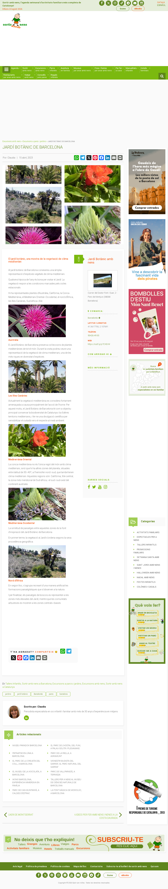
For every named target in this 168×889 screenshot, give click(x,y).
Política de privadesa (36, 866)
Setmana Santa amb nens (146, 559)
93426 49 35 (93, 335)
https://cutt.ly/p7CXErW (99, 344)
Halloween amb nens (148, 572)
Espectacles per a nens (145, 538)
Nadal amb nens (146, 577)
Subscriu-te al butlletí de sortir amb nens (126, 866)
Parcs (53, 69)
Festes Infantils (146, 582)
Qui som (154, 866)
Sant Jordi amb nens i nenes (147, 566)
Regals (54, 76)
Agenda (15, 68)
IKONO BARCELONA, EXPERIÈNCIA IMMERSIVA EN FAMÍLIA (25, 782)
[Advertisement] (113, 40)
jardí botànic (22, 694)
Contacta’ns (96, 866)
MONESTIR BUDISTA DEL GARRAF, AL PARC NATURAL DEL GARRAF (66, 764)
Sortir (27, 69)
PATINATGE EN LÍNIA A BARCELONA (22, 754)
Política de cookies (60, 866)
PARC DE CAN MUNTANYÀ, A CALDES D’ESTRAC (25, 791)
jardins (8, 694)
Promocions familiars (142, 551)
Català (161, 2)
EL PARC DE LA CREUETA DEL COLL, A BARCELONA (26, 762)
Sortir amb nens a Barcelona (37, 683)
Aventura (65, 69)
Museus (82, 69)
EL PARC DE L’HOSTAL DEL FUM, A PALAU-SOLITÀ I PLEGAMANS (66, 747)
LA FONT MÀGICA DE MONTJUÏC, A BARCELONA (66, 791)
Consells (42, 76)
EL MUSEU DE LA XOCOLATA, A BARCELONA (27, 773)
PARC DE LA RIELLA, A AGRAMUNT (61, 754)
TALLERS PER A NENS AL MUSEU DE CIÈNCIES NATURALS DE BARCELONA (66, 782)
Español (161, 5)
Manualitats (131, 69)
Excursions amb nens (11, 141)
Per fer (119, 69)
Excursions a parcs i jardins (34, 141)
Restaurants (12, 76)
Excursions (40, 69)
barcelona (64, 694)
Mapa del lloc (80, 866)
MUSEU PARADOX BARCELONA (27, 745)
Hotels (144, 69)
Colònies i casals (146, 587)
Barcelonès (93, 318)
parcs (51, 694)
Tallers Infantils (13, 683)
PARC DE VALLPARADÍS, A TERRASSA (63, 773)
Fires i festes (103, 69)
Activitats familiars (148, 532)
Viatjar (28, 76)
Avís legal (17, 866)
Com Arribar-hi (99, 354)
